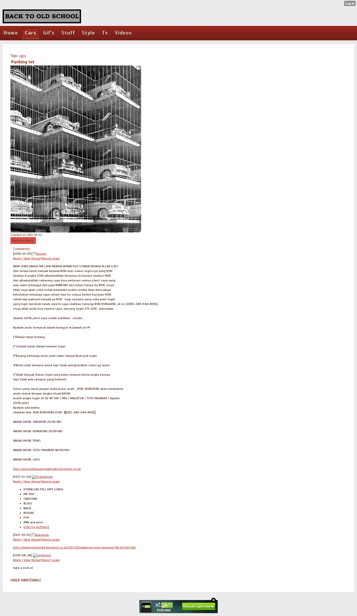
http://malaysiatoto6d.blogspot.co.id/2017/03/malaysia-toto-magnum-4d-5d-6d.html (74, 547)
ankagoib (42, 535)
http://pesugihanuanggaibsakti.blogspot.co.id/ (47, 469)
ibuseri (41, 254)
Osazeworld (44, 477)
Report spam (51, 258)
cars (22, 56)
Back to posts (23, 240)
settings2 (44, 555)
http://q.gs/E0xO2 (36, 527)
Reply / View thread (27, 258)
